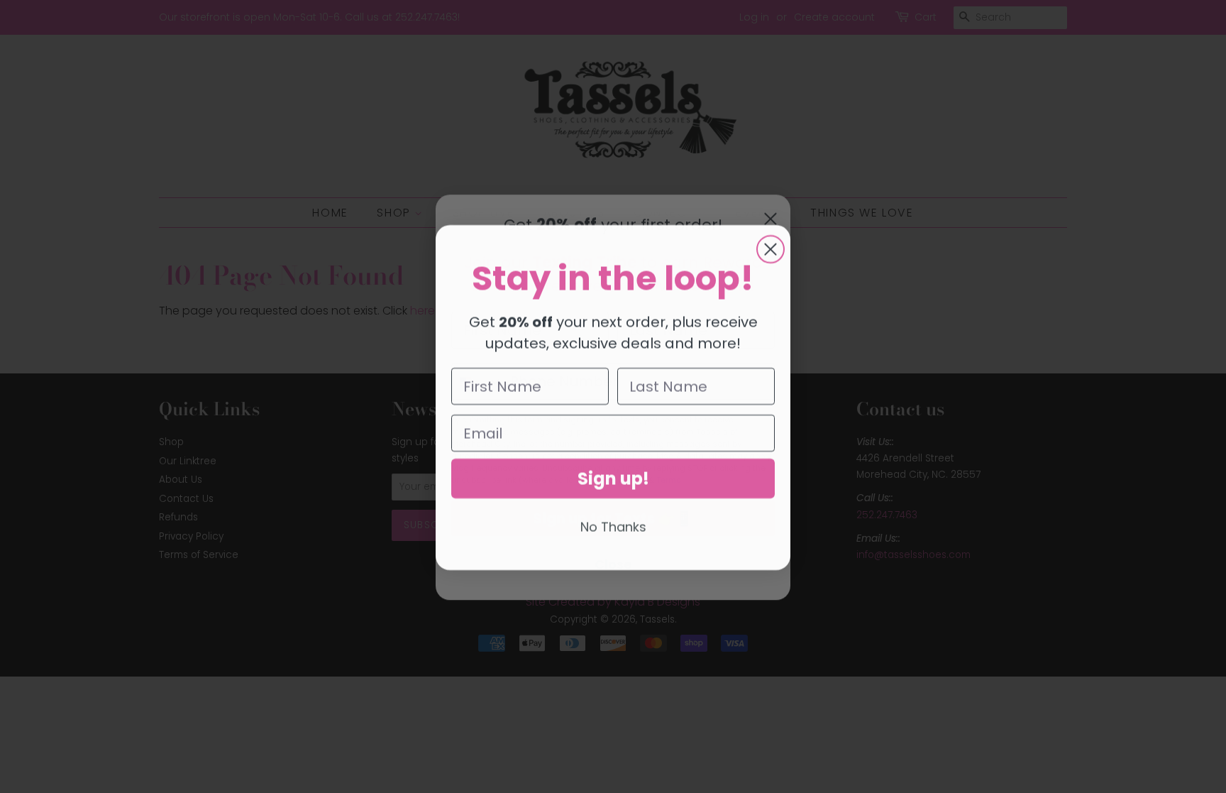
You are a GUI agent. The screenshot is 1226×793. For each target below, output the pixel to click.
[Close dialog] (770, 248)
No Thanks (613, 526)
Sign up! (613, 477)
